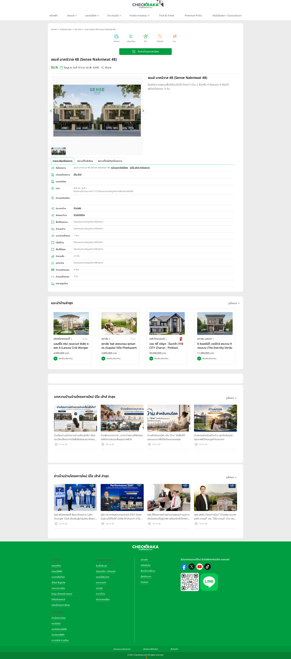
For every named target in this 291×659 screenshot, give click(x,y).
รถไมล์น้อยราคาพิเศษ (61, 605)
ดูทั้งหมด (232, 303)
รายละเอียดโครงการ (62, 161)
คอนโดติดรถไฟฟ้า (59, 629)
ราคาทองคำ (101, 582)
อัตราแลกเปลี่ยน (103, 599)
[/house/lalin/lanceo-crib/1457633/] (71, 323)
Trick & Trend (166, 15)
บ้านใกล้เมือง (79, 215)
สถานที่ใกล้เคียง (85, 161)
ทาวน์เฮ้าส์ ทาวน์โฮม (60, 640)
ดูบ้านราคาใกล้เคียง (119, 167)
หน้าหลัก (53, 15)
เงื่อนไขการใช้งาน (148, 571)
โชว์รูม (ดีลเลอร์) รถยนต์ (62, 593)
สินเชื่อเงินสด (101, 565)
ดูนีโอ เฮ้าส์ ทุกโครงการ (140, 167)
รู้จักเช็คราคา (146, 576)
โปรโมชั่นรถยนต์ (58, 599)
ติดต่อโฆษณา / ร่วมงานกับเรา (227, 15)
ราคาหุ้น (99, 588)
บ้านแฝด (77, 208)
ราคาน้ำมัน (100, 593)
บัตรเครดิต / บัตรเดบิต (105, 571)
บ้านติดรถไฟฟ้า (58, 634)
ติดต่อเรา (145, 582)
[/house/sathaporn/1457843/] (215, 323)
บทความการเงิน (58, 588)
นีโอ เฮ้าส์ (77, 174)
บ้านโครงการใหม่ (59, 618)
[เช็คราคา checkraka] (145, 5)
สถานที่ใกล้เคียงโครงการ (110, 161)
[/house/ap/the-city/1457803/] (167, 323)
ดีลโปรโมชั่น (146, 565)
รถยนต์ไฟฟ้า (57, 571)
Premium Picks (193, 15)
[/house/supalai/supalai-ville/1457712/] (119, 323)
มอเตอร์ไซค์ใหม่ (58, 577)
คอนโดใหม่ (56, 623)
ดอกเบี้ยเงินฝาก (102, 577)
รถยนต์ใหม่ (56, 565)
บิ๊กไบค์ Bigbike (58, 582)
